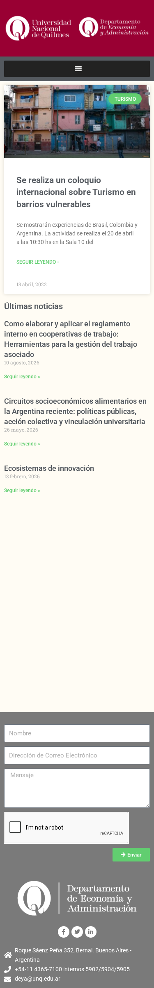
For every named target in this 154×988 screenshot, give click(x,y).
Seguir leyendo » (38, 262)
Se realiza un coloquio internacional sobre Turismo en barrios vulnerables (76, 192)
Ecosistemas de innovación (49, 468)
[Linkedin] (91, 932)
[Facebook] (63, 932)
